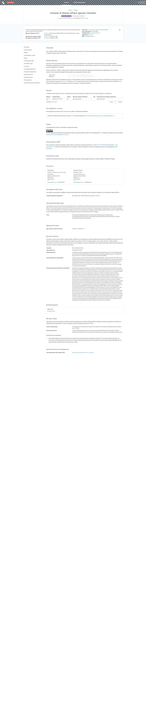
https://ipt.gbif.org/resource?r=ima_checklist (83, 352)
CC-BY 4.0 (90, 34)
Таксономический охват (30, 71)
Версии (26, 52)
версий (75, 81)
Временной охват (28, 74)
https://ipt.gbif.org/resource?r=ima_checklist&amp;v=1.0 (100, 116)
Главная (66, 2)
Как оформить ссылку (29, 55)
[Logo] (3, 2)
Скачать (47, 33)
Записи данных (28, 49)
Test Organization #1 (95, 33)
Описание (26, 47)
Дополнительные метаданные (32, 82)
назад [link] (111, 101)
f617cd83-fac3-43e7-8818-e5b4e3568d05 (98, 29)
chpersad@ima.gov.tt (79, 182)
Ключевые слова (28, 63)
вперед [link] (120, 101)
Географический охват (30, 69)
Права (25, 58)
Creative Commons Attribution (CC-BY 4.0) (57, 134)
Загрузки (64, 81)
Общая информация (79, 2)
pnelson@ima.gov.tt (52, 182)
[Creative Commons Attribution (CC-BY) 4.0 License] (50, 131)
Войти (142, 2)
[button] (138, 2)
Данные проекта (28, 77)
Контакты (26, 66)
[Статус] (136, 2)
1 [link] (115, 101)
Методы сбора (27, 80)
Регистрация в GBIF (29, 60)
